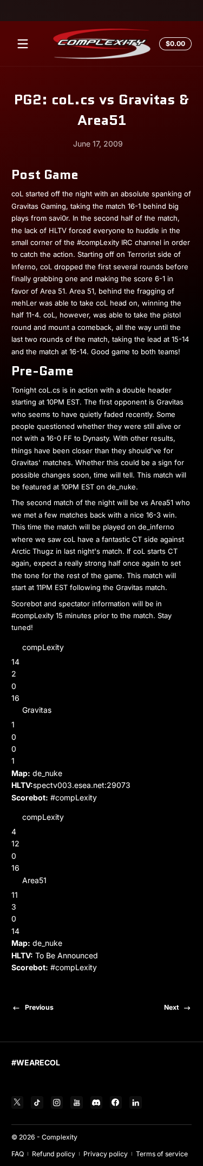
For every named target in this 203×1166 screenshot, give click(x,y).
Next (171, 1007)
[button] (173, 44)
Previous (39, 1007)
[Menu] (22, 43)
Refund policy (53, 1154)
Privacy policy (105, 1154)
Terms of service (162, 1154)
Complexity (59, 1137)
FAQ (17, 1154)
